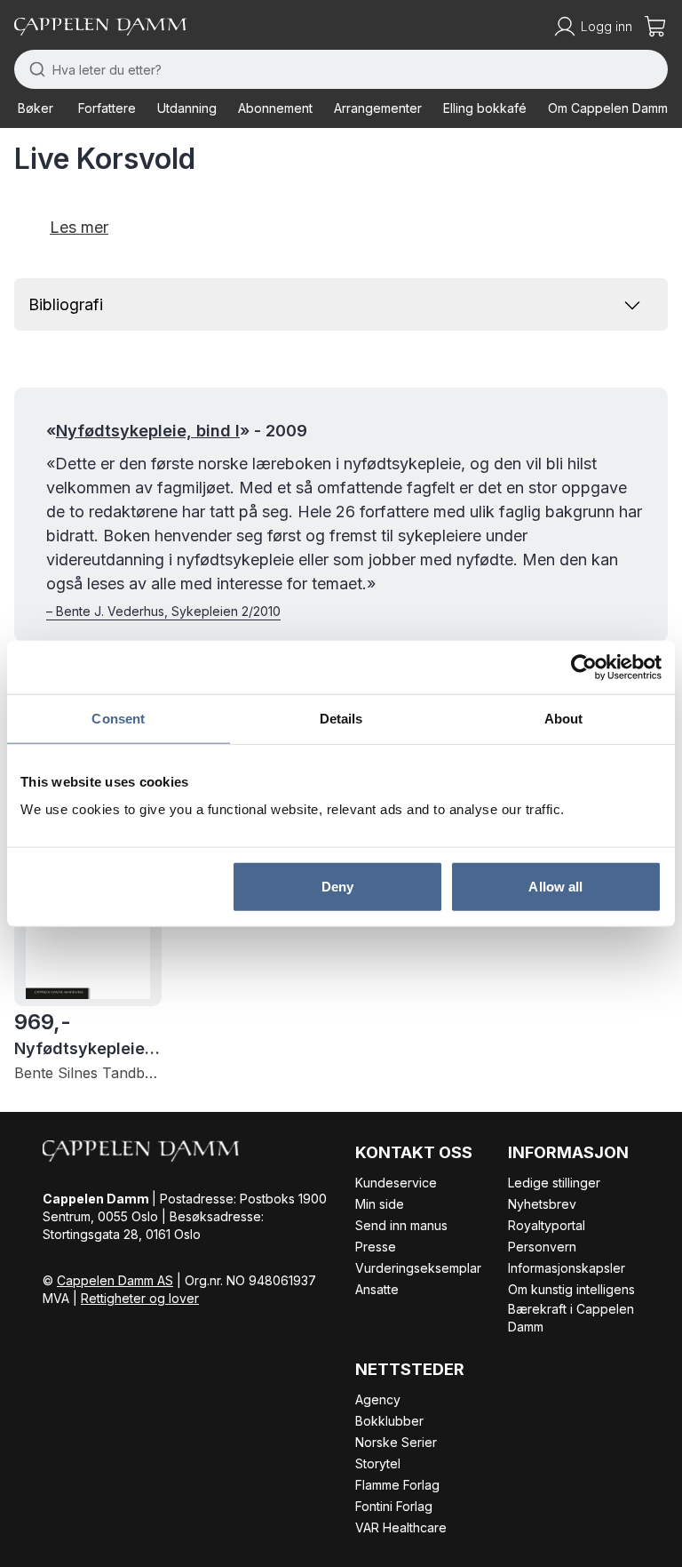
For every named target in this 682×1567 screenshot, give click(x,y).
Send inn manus (401, 1225)
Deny (337, 886)
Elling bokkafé (485, 108)
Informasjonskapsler (566, 1267)
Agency (377, 1399)
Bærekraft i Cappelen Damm (571, 1317)
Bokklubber (389, 1420)
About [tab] (563, 717)
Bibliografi (65, 304)
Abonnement (275, 108)
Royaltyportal (546, 1225)
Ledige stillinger (554, 1182)
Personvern (542, 1246)
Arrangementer (378, 108)
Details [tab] (341, 717)
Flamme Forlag (397, 1484)
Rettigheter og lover (140, 1298)
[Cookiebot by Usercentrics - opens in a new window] (584, 666)
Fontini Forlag (393, 1506)
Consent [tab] (118, 717)
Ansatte (377, 1289)
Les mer (79, 227)
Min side (379, 1203)
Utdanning (187, 108)
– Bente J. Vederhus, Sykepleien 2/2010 (163, 611)
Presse (375, 1246)
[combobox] (341, 69)
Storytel (377, 1463)
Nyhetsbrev (542, 1203)
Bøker (35, 108)
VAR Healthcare (401, 1527)
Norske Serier (396, 1442)
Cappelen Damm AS (115, 1280)
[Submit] (33, 69)
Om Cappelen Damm (608, 108)
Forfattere (107, 108)
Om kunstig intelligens (571, 1289)
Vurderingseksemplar (418, 1267)
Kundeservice (396, 1182)
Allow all (555, 886)
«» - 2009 (176, 430)
